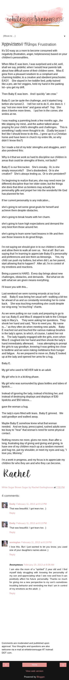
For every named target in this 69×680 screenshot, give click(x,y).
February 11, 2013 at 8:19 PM (36, 542)
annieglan (14, 542)
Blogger (40, 676)
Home (34, 665)
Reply (12, 513)
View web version (34, 671)
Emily (12, 504)
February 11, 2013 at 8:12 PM (31, 504)
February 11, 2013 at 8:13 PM (31, 523)
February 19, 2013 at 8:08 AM (39, 564)
